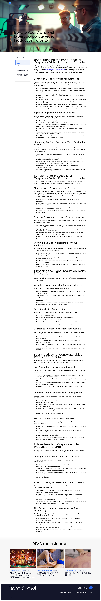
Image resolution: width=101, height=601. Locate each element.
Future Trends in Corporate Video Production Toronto (23, 78)
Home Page (63, 592)
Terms (87, 597)
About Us (79, 597)
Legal (91, 597)
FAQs (74, 592)
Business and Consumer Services (23, 27)
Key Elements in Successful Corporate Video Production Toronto (22, 67)
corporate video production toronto (55, 69)
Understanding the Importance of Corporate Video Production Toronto (23, 62)
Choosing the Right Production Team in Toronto (22, 71)
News (69, 592)
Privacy (83, 597)
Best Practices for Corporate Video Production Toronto (22, 75)
